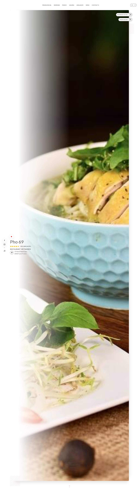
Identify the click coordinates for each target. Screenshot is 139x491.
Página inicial (46, 5)
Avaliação (80, 5)
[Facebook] (4, 240)
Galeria (71, 5)
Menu (87, 5)
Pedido (64, 5)
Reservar (57, 5)
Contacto (95, 5)
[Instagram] (4, 244)
